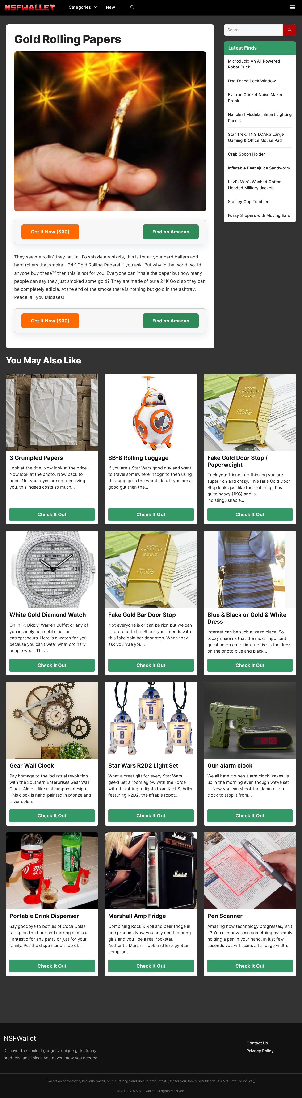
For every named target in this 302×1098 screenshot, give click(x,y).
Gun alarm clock (229, 765)
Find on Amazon (170, 232)
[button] (96, 7)
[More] (292, 7)
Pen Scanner (225, 915)
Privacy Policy (260, 1050)
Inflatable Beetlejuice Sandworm (259, 168)
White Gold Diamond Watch (47, 614)
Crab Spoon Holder (246, 154)
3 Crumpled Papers (36, 457)
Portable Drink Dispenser (44, 915)
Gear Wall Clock (31, 765)
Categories (80, 7)
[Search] (289, 30)
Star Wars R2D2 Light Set (143, 765)
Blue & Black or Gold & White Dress (246, 618)
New (110, 7)
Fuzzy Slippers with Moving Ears (259, 215)
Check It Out (52, 514)
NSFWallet (20, 1038)
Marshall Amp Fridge (137, 915)
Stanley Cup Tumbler (248, 201)
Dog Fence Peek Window (252, 81)
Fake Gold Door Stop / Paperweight (237, 461)
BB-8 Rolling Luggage (138, 457)
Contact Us (257, 1043)
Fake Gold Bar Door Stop (142, 614)
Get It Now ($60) (50, 232)
